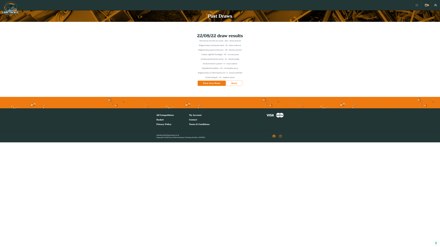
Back (234, 83)
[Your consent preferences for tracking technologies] (436, 243)
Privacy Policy (163, 124)
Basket (160, 119)
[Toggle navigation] (416, 5)
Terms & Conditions (199, 124)
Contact (193, 119)
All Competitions (165, 115)
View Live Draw (211, 83)
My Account (195, 115)
